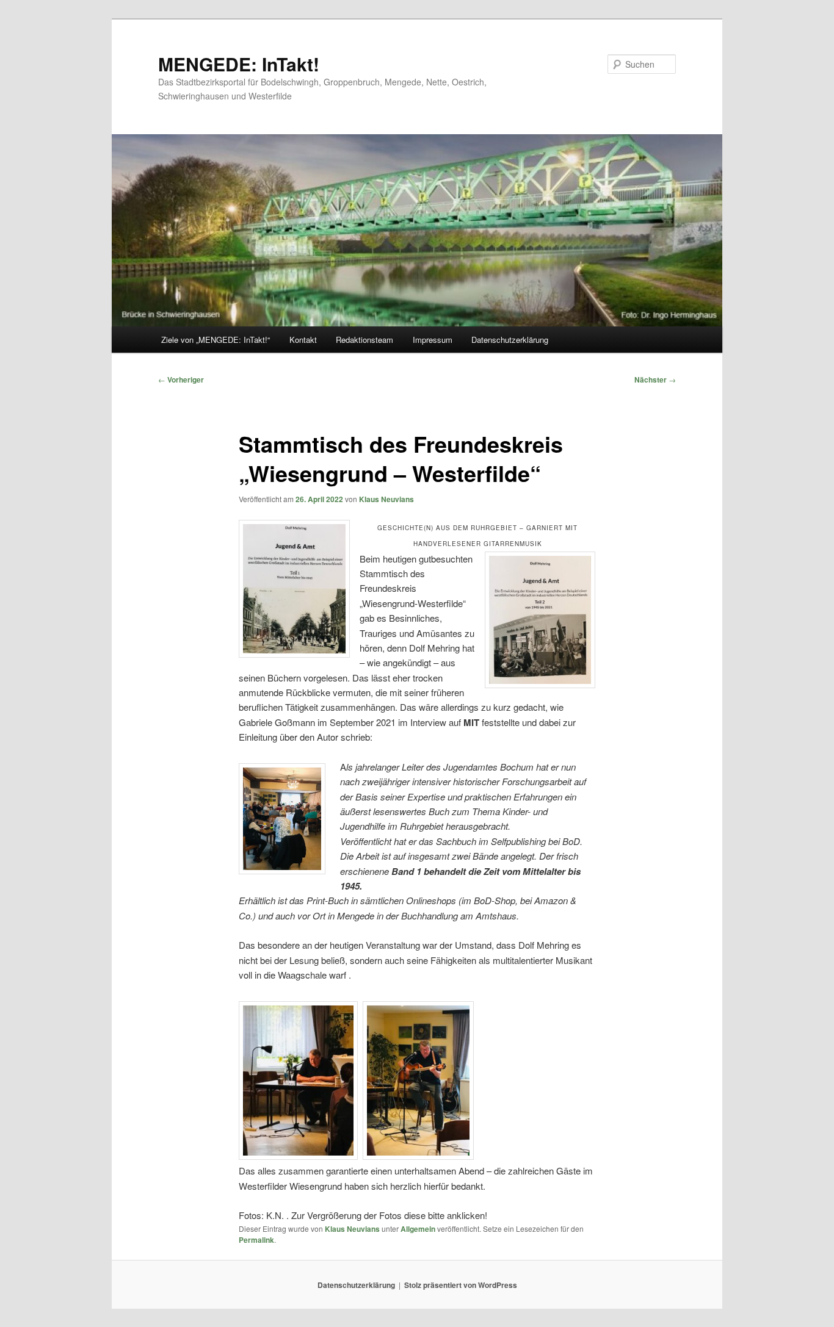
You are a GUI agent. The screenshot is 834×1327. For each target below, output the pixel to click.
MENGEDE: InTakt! (238, 64)
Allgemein (418, 1228)
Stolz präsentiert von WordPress (460, 1284)
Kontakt (303, 339)
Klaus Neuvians (386, 499)
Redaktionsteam (364, 339)
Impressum (432, 339)
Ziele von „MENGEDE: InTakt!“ (215, 339)
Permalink (256, 1239)
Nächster (655, 379)
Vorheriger (181, 379)
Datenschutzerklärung (509, 339)
